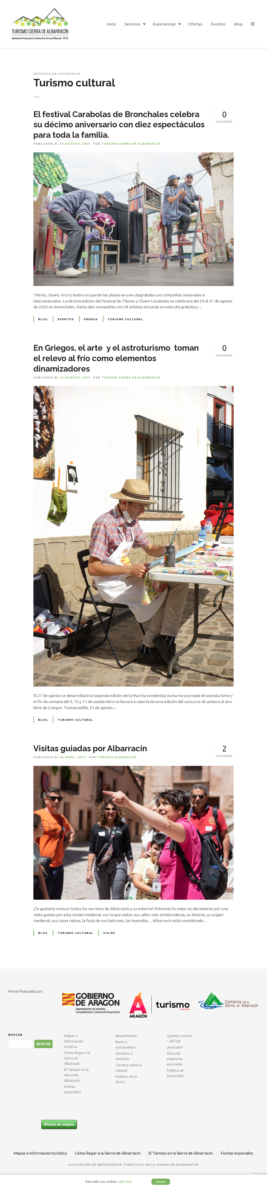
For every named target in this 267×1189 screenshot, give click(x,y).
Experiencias (164, 24)
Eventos (218, 24)
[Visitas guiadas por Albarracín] (133, 769)
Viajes (109, 933)
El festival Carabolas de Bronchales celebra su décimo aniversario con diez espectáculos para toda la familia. (119, 125)
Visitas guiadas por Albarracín (90, 748)
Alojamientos (126, 1036)
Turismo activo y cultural (128, 1067)
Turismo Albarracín (117, 757)
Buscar (15, 1034)
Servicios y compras (123, 1056)
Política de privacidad (175, 1073)
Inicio (111, 24)
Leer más (125, 1181)
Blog (238, 24)
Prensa (91, 319)
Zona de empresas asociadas (175, 1058)
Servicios (132, 24)
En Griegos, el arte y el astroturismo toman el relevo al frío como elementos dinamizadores (116, 358)
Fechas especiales (72, 1089)
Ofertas (195, 24)
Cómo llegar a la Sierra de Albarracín (77, 1058)
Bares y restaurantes (125, 1044)
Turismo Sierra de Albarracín (130, 143)
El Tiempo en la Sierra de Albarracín (76, 1075)
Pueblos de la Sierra (126, 1079)
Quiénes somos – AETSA (179, 1038)
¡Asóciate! (175, 1047)
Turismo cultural (125, 319)
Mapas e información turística (73, 1041)
